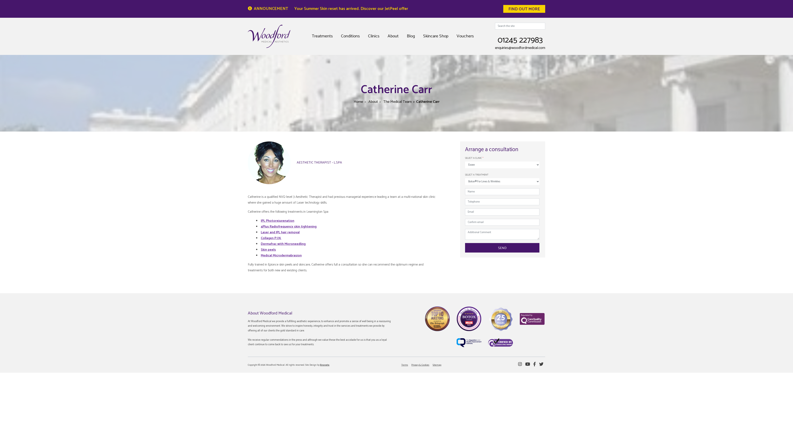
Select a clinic (474, 158)
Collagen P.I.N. (271, 238)
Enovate (324, 365)
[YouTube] (527, 364)
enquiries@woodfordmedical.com (520, 48)
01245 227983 (520, 40)
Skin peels (268, 250)
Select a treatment (476, 175)
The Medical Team (397, 102)
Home (358, 102)
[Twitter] (541, 364)
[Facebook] (534, 364)
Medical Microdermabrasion (281, 255)
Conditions (350, 36)
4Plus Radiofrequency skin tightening (289, 226)
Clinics (373, 36)
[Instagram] (520, 364)
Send (502, 248)
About (393, 36)
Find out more (524, 9)
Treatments (322, 36)
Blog (411, 36)
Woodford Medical (269, 36)
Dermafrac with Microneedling (283, 244)
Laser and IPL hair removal (280, 232)
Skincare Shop (435, 36)
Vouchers (465, 36)
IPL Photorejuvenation (277, 221)
